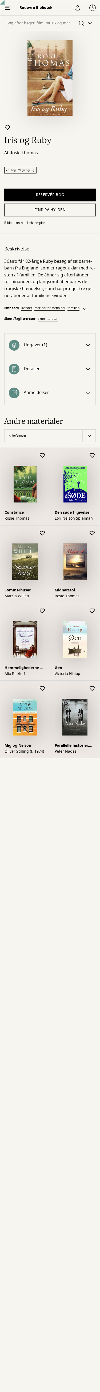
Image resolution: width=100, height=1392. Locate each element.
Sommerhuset (18, 590)
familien (73, 308)
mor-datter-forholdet (49, 308)
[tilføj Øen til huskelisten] (92, 611)
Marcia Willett (17, 596)
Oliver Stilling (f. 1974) (24, 751)
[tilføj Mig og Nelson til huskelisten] (42, 688)
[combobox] (50, 23)
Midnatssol (65, 590)
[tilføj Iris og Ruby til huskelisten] (7, 127)
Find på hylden (50, 210)
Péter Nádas (66, 751)
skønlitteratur (48, 318)
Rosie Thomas (24, 153)
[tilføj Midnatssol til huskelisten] (92, 533)
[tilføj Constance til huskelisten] (42, 455)
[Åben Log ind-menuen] (77, 7)
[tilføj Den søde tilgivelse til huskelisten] (92, 455)
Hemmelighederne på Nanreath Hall (25, 668)
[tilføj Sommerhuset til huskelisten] (42, 533)
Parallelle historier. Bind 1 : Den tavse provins (72, 746)
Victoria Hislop (67, 674)
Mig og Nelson (18, 745)
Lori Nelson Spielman (74, 518)
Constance (14, 512)
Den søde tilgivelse (72, 512)
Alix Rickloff (15, 674)
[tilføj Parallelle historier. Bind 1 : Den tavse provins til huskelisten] (92, 688)
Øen (58, 668)
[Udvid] (85, 309)
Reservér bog (50, 195)
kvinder (26, 308)
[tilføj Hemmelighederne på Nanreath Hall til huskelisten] (42, 611)
